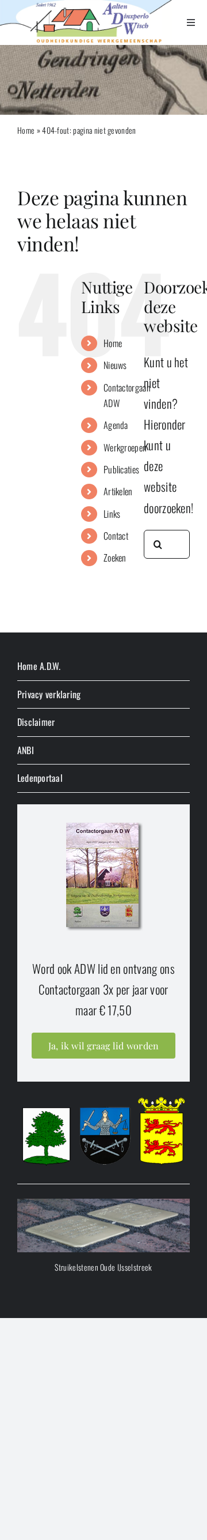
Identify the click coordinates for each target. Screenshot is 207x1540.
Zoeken (114, 557)
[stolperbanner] (103, 1205)
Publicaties (121, 469)
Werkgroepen (125, 447)
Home (25, 130)
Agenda (115, 425)
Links (112, 514)
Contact (115, 536)
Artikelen (118, 491)
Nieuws (115, 365)
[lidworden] (103, 822)
